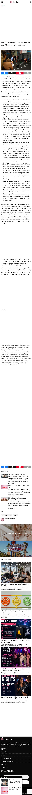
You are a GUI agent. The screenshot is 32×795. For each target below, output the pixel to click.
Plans (10, 515)
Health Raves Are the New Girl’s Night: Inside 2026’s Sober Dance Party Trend (15, 670)
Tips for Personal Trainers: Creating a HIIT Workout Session (19, 475)
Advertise (3, 755)
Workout (15, 515)
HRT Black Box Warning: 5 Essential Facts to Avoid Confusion (15, 641)
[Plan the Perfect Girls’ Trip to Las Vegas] (16, 549)
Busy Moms (4, 515)
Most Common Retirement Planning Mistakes (17, 499)
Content (3, 6)
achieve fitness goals (18, 206)
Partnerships (4, 752)
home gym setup (18, 263)
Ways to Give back (6, 758)
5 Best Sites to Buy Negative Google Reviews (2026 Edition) (15, 612)
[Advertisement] (16, 24)
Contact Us (4, 767)
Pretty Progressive (10, 519)
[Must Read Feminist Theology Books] (16, 532)
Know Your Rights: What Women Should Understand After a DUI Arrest (14, 698)
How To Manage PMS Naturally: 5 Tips (19, 486)
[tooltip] (4, 73)
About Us (3, 764)
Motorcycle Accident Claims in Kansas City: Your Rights (15, 585)
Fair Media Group (23, 793)
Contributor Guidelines (7, 761)
